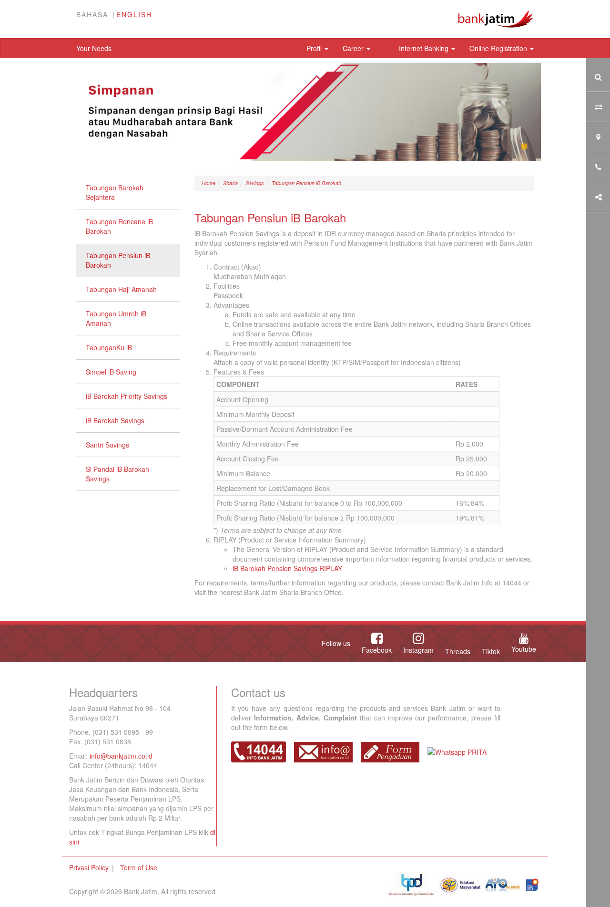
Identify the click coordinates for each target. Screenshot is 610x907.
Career (354, 48)
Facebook (377, 650)
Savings (254, 183)
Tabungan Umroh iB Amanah (116, 318)
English (134, 14)
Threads (457, 651)
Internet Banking (424, 48)
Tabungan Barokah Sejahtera (114, 192)
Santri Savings (107, 444)
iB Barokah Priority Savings (126, 396)
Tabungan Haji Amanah (121, 289)
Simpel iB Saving (111, 371)
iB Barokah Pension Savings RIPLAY (287, 568)
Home (208, 183)
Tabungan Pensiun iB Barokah (118, 260)
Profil (315, 48)
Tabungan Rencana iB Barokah (119, 226)
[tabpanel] (305, 112)
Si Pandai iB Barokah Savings (117, 473)
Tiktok (491, 651)
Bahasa (92, 14)
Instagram (418, 650)
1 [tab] (524, 147)
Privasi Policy (89, 867)
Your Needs (94, 48)
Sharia (230, 183)
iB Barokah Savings (115, 420)
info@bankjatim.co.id (121, 756)
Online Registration (499, 48)
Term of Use (138, 867)
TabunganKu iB (109, 347)
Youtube (523, 649)
